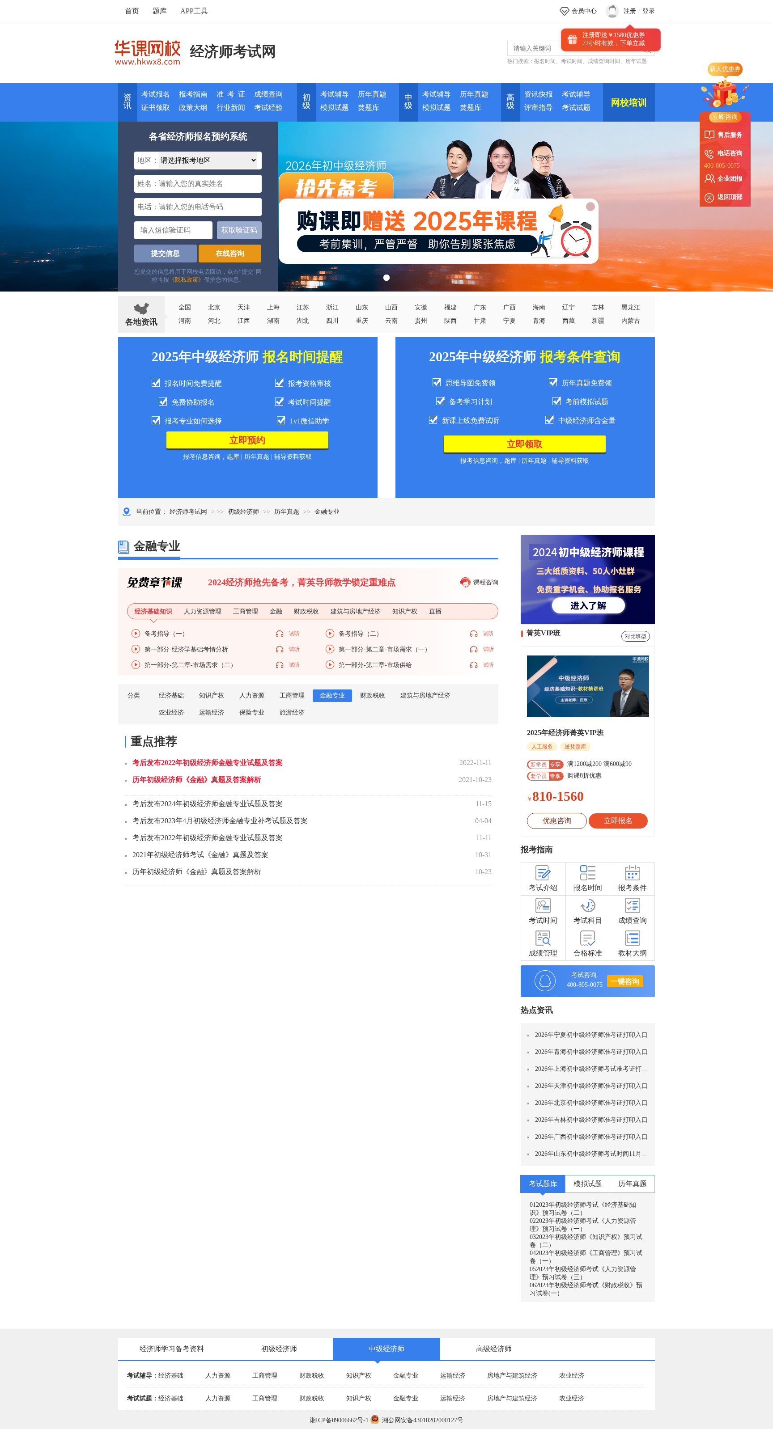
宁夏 (509, 320)
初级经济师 (243, 511)
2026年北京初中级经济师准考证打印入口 (591, 1102)
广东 (480, 307)
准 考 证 (231, 94)
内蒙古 (630, 320)
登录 (648, 11)
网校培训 (629, 102)
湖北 (303, 320)
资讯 (127, 101)
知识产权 (211, 695)
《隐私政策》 (186, 279)
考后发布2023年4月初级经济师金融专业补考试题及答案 (220, 820)
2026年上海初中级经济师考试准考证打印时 (594, 1068)
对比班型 (635, 636)
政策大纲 (193, 107)
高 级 (510, 101)
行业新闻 (231, 107)
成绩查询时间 (604, 61)
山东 (362, 307)
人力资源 (251, 695)
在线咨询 (230, 253)
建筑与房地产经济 (425, 695)
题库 (160, 11)
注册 (630, 11)
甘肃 (480, 320)
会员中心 (584, 11)
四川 (332, 320)
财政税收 (372, 695)
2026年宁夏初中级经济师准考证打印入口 (591, 1035)
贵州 (421, 320)
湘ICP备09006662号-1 (339, 1420)
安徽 (421, 307)
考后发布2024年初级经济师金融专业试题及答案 (207, 804)
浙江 (332, 307)
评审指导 (538, 107)
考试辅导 (334, 94)
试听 (294, 633)
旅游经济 (292, 712)
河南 (184, 320)
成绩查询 (268, 94)
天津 (244, 307)
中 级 (408, 101)
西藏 (568, 320)
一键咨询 (625, 981)
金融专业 (332, 695)
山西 (391, 307)
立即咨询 (725, 117)
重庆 (362, 320)
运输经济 (211, 712)
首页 (132, 11)
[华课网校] (152, 49)
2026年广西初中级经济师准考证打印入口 (591, 1136)
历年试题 (636, 61)
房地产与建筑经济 (512, 1375)
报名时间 (545, 61)
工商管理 (292, 695)
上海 (273, 307)
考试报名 (155, 94)
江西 (244, 320)
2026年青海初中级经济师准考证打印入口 (591, 1051)
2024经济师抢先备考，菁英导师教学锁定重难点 (302, 582)
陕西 (450, 320)
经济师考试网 (233, 51)
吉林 (598, 307)
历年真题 (372, 94)
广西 (509, 307)
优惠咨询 (557, 820)
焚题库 (368, 107)
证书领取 (155, 107)
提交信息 (165, 253)
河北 (214, 320)
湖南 (273, 320)
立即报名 (618, 820)
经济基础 (171, 695)
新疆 (598, 320)
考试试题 (576, 107)
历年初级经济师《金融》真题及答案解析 (196, 779)
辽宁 (568, 307)
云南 (391, 320)
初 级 (306, 101)
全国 (184, 307)
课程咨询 (485, 582)
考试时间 (571, 61)
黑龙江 (630, 307)
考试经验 (268, 107)
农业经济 (171, 712)
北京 (214, 307)
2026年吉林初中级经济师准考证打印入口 (591, 1119)
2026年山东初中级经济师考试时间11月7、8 (594, 1153)
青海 (539, 320)
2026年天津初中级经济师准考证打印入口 (591, 1085)
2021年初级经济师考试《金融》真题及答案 (200, 854)
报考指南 (193, 94)
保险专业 (251, 712)
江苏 (303, 307)
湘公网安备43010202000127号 (422, 1420)
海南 (539, 307)
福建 (450, 307)
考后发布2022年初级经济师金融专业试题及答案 (207, 762)
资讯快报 (538, 94)
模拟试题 (334, 107)
